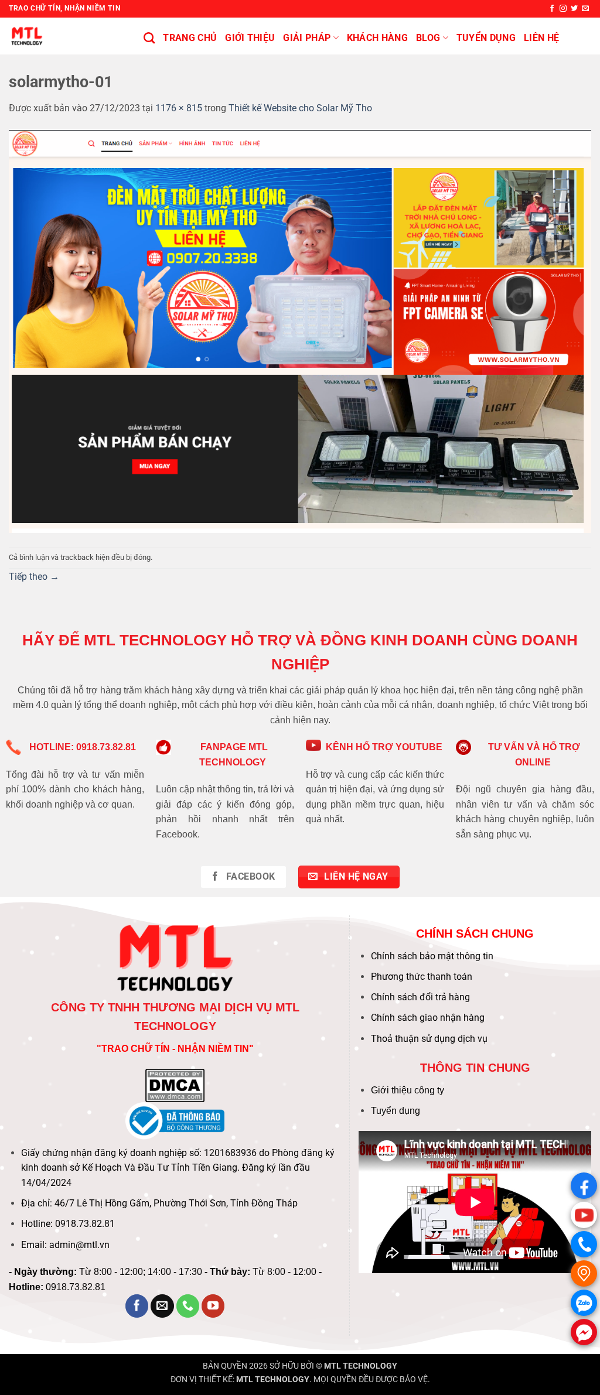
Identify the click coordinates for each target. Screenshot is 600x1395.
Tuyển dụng (395, 1111)
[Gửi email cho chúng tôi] (585, 9)
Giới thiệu (250, 37)
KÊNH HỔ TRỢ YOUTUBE (384, 747)
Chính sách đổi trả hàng (420, 997)
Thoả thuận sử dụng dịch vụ (429, 1038)
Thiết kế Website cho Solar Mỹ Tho (300, 108)
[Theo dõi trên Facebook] (551, 9)
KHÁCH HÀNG (377, 37)
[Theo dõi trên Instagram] (563, 9)
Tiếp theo (34, 576)
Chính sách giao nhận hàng (428, 1017)
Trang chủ (190, 37)
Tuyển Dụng (486, 37)
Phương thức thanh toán (421, 976)
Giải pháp (306, 37)
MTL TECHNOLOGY (360, 1366)
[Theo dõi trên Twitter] (574, 9)
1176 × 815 (178, 108)
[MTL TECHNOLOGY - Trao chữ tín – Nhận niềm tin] (67, 36)
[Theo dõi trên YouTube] (213, 1306)
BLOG (428, 37)
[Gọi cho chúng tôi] (188, 1306)
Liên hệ (541, 37)
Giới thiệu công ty (407, 1090)
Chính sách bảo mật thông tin (432, 956)
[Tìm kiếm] (149, 37)
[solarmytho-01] (300, 330)
